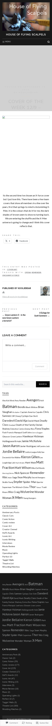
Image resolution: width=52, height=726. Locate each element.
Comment (39, 366)
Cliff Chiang (16, 416)
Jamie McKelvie (31, 441)
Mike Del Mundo (37, 468)
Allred (11, 401)
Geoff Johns (27, 432)
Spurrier (40, 482)
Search (43, 384)
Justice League (31, 452)
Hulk (19, 441)
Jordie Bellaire (13, 451)
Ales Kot (5, 401)
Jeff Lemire (41, 446)
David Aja (21, 420)
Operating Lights (10, 553)
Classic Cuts (8, 515)
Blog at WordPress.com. (19, 719)
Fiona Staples (42, 428)
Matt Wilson (23, 467)
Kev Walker (16, 457)
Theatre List (8, 563)
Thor (32, 487)
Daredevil (8, 420)
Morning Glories (8, 473)
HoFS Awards (8, 533)
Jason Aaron (11, 446)
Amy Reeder (20, 400)
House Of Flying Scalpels (26, 34)
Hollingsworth (9, 441)
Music (5, 550)
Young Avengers (29, 498)
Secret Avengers (38, 477)
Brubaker (16, 412)
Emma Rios (30, 429)
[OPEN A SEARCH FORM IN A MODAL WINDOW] (48, 42)
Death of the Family (25, 424)
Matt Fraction (16, 625)
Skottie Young (7, 482)
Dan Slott (33, 416)
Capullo (39, 412)
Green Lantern (16, 437)
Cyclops (25, 416)
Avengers (33, 400)
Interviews (7, 543)
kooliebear (28, 92)
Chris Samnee (15, 593)
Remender (36, 272)
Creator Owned (9, 529)
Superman (7, 487)
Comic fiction (8, 519)
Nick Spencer (21, 472)
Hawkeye (28, 436)
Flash (4, 432)
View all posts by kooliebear (15, 296)
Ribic (5, 477)
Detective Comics (17, 429)
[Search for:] (18, 384)
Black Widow (32, 407)
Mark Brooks (20, 463)
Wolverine (27, 491)
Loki (13, 463)
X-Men (17, 497)
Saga (14, 477)
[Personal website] (3, 292)
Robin (10, 478)
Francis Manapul (14, 432)
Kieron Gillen (30, 457)
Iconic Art (7, 536)
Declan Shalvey (15, 602)
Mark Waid (30, 462)
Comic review (8, 522)
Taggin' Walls (8, 560)
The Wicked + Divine (20, 487)
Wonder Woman (23, 640)
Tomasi (38, 487)
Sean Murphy (25, 477)
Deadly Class (30, 598)
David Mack (33, 420)
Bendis (21, 407)
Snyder (18, 481)
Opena (28, 272)
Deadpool (12, 425)
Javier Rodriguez (28, 446)
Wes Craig (14, 491)
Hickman (39, 436)
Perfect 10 (7, 556)
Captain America (27, 412)
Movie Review (8, 546)
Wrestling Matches (11, 567)
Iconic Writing (8, 539)
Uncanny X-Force (10, 275)
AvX (42, 400)
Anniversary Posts (10, 512)
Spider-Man (29, 481)
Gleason (6, 436)
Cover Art (12, 269)
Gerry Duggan (37, 433)
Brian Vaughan (27, 589)
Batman (9, 406)
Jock (48, 446)
